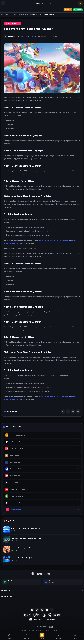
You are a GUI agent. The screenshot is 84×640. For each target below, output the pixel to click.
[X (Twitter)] (42, 610)
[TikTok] (37, 610)
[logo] (42, 573)
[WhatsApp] (78, 411)
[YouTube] (47, 610)
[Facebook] (63, 411)
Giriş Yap (79, 9)
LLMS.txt (60, 630)
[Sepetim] (80, 3)
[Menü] (3, 3)
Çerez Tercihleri (25, 630)
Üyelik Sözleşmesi (37, 630)
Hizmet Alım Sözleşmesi (50, 630)
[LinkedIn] (73, 411)
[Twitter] (68, 411)
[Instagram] (32, 610)
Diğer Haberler (13, 23)
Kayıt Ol (68, 9)
